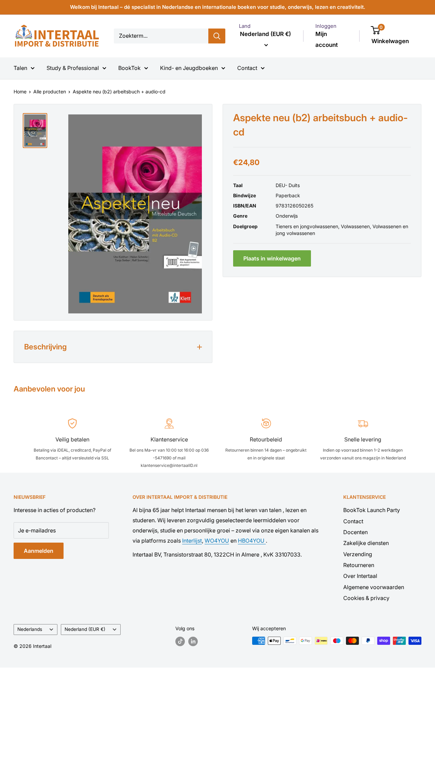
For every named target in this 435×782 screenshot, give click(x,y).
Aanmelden (38, 550)
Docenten (355, 532)
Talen (20, 68)
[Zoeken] (216, 36)
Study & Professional (73, 68)
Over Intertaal (360, 575)
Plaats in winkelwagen (272, 258)
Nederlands (29, 629)
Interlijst (192, 540)
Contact (247, 68)
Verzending (357, 554)
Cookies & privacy (366, 598)
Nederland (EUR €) (85, 629)
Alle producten (49, 91)
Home (20, 91)
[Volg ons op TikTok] (180, 641)
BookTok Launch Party (371, 510)
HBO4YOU (252, 540)
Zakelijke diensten (366, 543)
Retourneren (358, 565)
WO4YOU (217, 540)
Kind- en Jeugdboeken (189, 68)
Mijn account (326, 39)
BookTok (129, 68)
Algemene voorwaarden (373, 587)
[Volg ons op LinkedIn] (193, 641)
